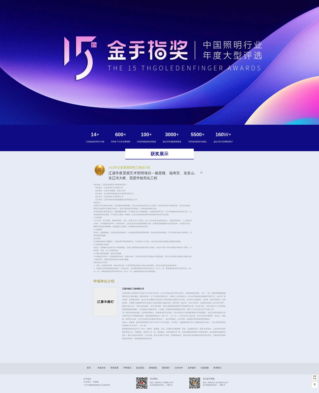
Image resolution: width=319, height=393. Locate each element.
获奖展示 (166, 368)
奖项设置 (114, 368)
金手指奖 (87, 379)
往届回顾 (205, 368)
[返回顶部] (315, 385)
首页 (89, 368)
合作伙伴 (179, 368)
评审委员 (127, 368)
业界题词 (192, 368)
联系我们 (217, 368)
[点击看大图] (213, 172)
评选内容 (102, 368)
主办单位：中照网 (90, 382)
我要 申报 (314, 377)
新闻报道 (153, 368)
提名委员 (140, 368)
